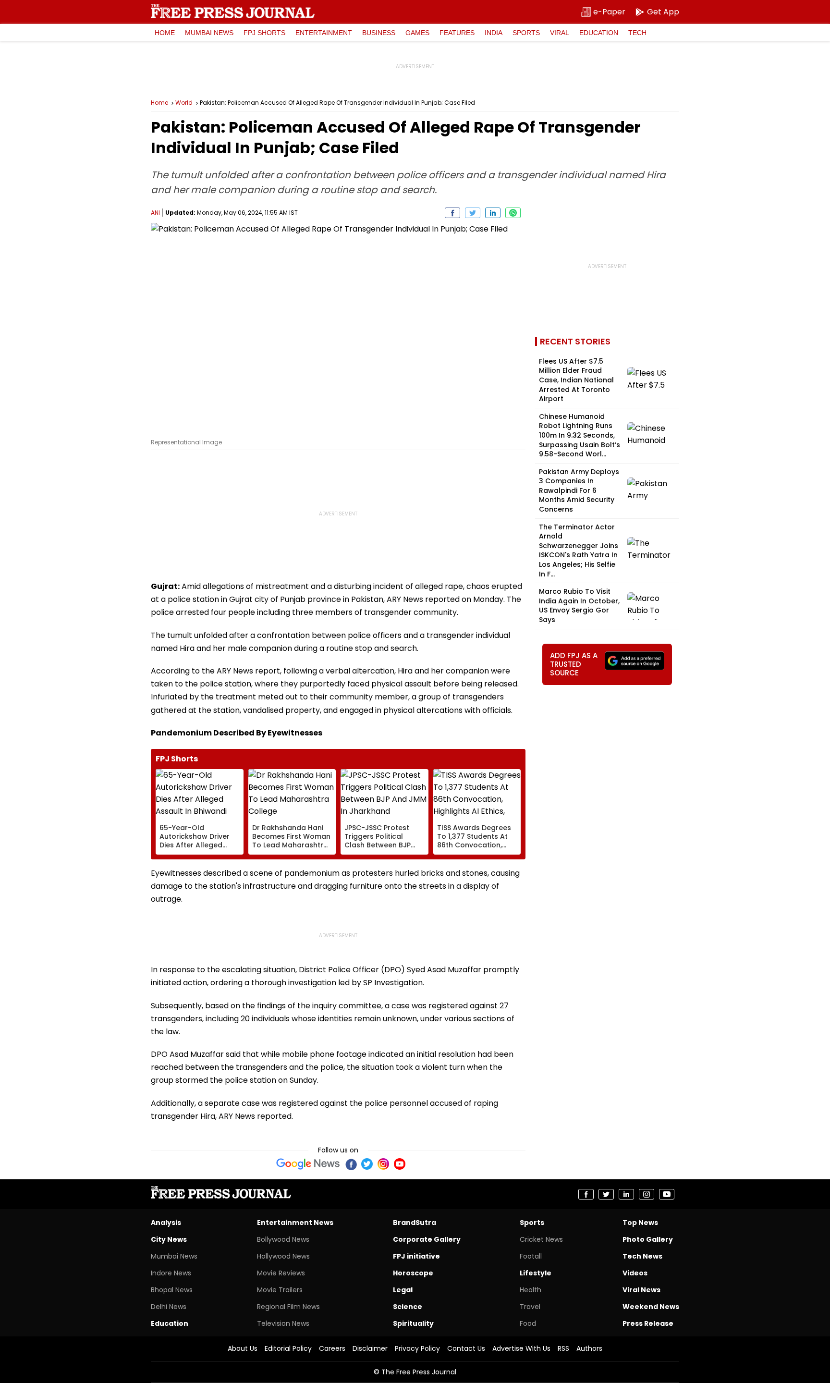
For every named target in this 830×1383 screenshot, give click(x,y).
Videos (634, 1273)
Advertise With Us (521, 1348)
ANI (155, 212)
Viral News (641, 1290)
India (493, 33)
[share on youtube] (666, 1194)
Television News (283, 1323)
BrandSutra (414, 1222)
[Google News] (308, 1164)
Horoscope (413, 1273)
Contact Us (466, 1348)
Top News (640, 1222)
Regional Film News (288, 1306)
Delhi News (168, 1306)
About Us (242, 1348)
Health (530, 1290)
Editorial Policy (288, 1348)
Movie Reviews (281, 1273)
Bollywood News (283, 1239)
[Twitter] (367, 1164)
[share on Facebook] (452, 213)
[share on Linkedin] (492, 213)
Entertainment (323, 33)
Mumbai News (209, 33)
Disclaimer (370, 1348)
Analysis (166, 1222)
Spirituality (413, 1323)
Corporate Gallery (427, 1239)
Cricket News (541, 1239)
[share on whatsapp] (513, 213)
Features (457, 33)
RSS (563, 1348)
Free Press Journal (233, 11)
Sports (526, 33)
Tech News (642, 1256)
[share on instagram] (646, 1194)
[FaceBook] (350, 1164)
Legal (403, 1290)
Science (407, 1306)
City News (169, 1239)
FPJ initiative (416, 1256)
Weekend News (650, 1306)
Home (165, 33)
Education (598, 33)
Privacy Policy (417, 1348)
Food (528, 1323)
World (184, 103)
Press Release (647, 1323)
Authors (589, 1348)
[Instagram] (383, 1164)
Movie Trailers (280, 1290)
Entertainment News (295, 1222)
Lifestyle (535, 1273)
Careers (332, 1348)
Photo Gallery (647, 1239)
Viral (559, 33)
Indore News (171, 1273)
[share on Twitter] (472, 213)
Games (417, 33)
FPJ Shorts (264, 33)
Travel (530, 1306)
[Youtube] (399, 1164)
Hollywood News (283, 1256)
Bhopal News (172, 1290)
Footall (531, 1256)
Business (378, 33)
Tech (637, 33)
